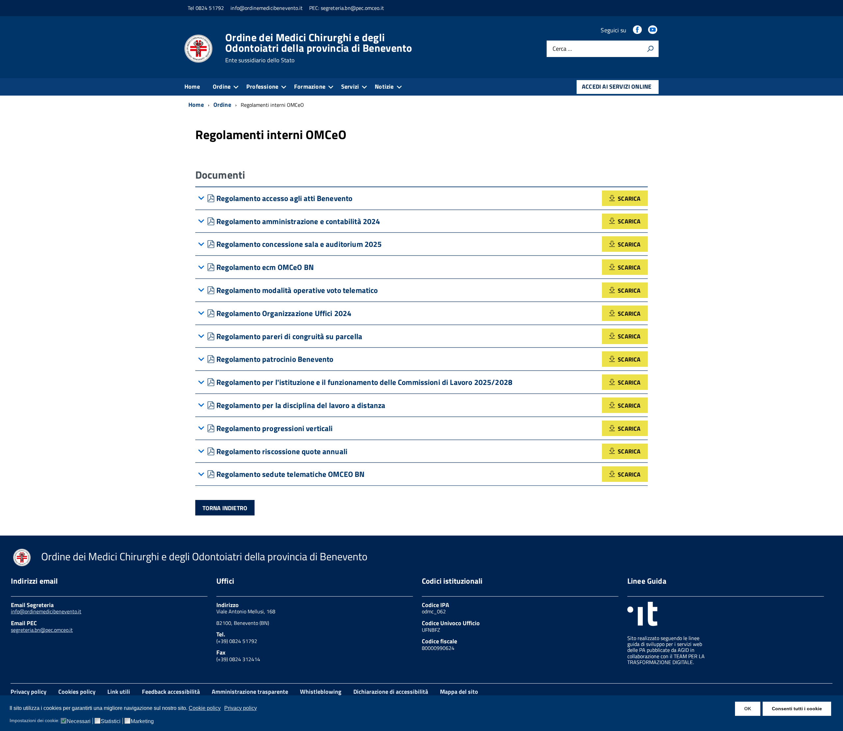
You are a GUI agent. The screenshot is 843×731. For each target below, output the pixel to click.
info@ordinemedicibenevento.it (46, 611)
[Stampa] (650, 49)
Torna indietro (225, 508)
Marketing (142, 721)
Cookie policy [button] (205, 708)
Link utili (118, 691)
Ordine (222, 86)
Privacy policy (28, 691)
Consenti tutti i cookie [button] (797, 708)
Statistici (111, 721)
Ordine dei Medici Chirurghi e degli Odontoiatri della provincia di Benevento (318, 48)
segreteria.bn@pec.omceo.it (42, 630)
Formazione (309, 86)
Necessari (79, 721)
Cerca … (562, 48)
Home (192, 86)
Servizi (350, 86)
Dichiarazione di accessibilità (390, 691)
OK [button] (747, 708)
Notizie (384, 86)
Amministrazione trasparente (250, 691)
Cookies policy (76, 691)
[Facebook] (638, 30)
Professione (262, 86)
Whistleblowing (320, 691)
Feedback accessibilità (171, 691)
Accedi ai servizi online (616, 86)
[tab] (421, 198)
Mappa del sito (459, 691)
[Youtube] (653, 30)
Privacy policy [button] (240, 708)
